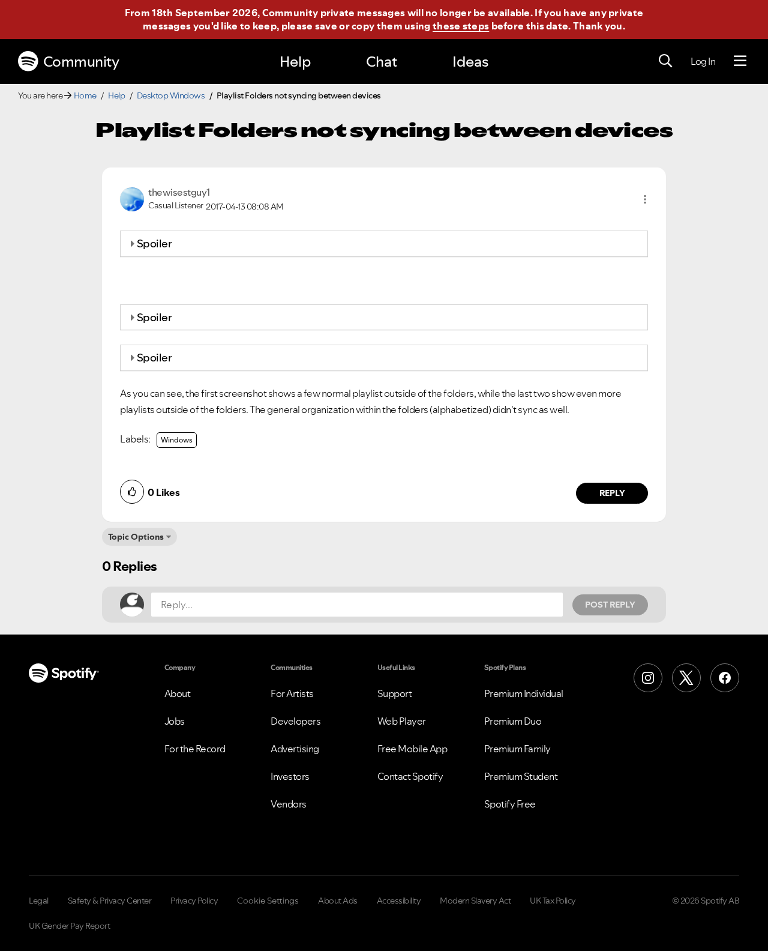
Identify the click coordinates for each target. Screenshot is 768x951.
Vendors (289, 804)
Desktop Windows (171, 95)
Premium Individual (523, 693)
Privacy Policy (194, 900)
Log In (703, 61)
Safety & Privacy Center (110, 900)
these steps (461, 25)
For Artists (292, 693)
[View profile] (132, 198)
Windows (177, 440)
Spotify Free (510, 804)
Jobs (174, 721)
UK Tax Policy (553, 900)
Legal (39, 900)
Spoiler (154, 243)
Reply (612, 493)
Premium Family (517, 748)
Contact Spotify (410, 776)
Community (81, 61)
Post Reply (610, 605)
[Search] (665, 61)
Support (394, 693)
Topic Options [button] (136, 537)
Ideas (470, 61)
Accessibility (399, 900)
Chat (381, 61)
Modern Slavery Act (475, 900)
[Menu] (740, 61)
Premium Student (521, 776)
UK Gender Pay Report (69, 925)
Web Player (401, 721)
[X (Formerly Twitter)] (686, 677)
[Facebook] (724, 677)
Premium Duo (513, 721)
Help (295, 61)
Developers (295, 721)
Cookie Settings (268, 900)
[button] (645, 199)
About (177, 693)
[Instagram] (648, 677)
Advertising (295, 748)
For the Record (195, 748)
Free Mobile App (412, 748)
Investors (290, 776)
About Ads (338, 900)
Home (85, 95)
